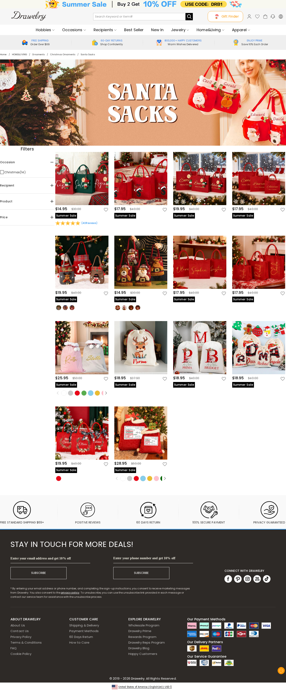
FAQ (13, 648)
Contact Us (19, 631)
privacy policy (70, 592)
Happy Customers (142, 654)
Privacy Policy (20, 637)
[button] (143, 687)
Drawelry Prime (140, 631)
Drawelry (153, 678)
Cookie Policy (20, 654)
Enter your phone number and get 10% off (144, 558)
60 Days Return (81, 637)
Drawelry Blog (138, 648)
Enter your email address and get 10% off (40, 558)
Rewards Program (142, 637)
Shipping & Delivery (84, 625)
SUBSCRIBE (38, 573)
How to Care (79, 642)
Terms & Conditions (26, 642)
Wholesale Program (143, 625)
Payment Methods (84, 631)
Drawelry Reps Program (146, 642)
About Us (17, 625)
